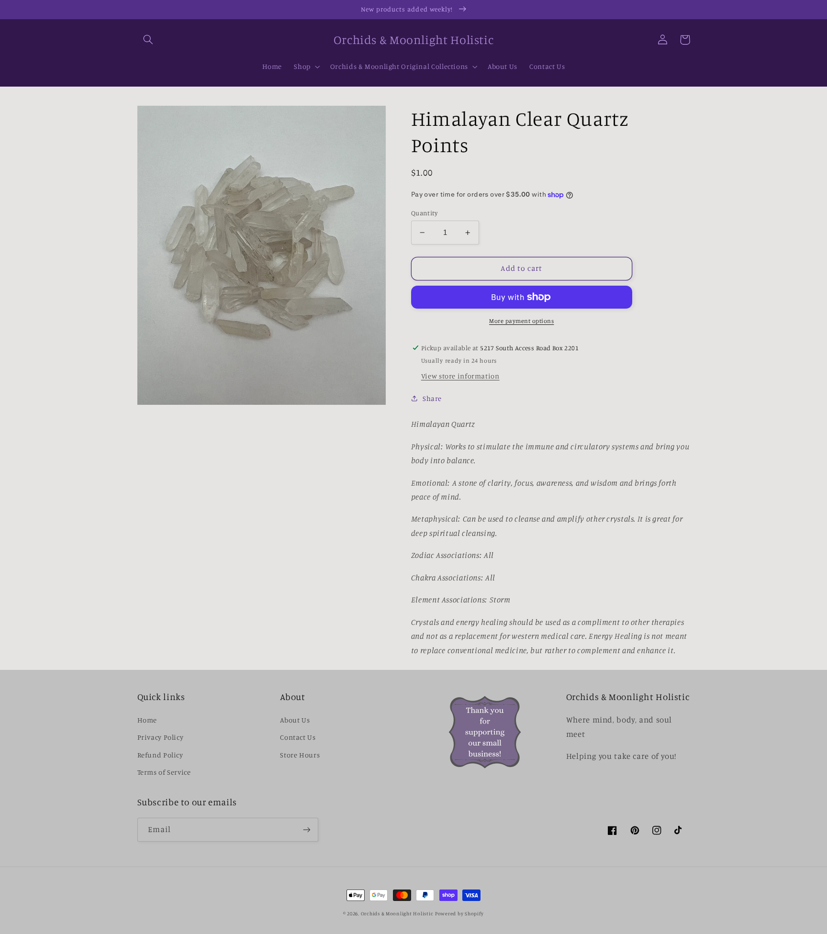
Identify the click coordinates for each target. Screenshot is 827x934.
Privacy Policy (160, 737)
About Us (295, 720)
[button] (148, 40)
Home (147, 720)
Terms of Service (164, 772)
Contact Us (297, 737)
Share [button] (432, 398)
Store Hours (300, 755)
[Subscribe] (306, 829)
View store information (460, 376)
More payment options (521, 320)
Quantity (424, 213)
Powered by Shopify (459, 913)
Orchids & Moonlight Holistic (397, 913)
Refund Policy (160, 755)
